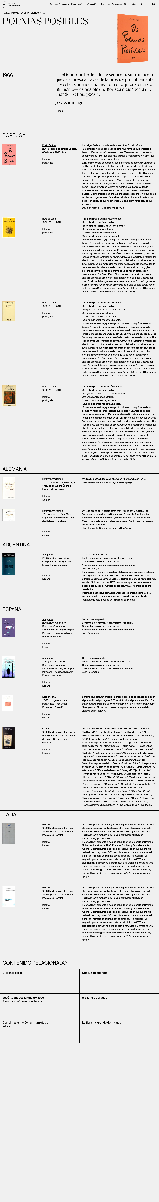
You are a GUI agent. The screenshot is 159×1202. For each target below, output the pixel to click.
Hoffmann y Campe (52, 479)
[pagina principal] (3, 4)
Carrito (135, 4)
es (153, 4)
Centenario (117, 4)
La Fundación (91, 4)
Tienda (127, 4)
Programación (77, 4)
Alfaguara (47, 554)
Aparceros (105, 4)
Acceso (144, 4)
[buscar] (51, 4)
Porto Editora (49, 145)
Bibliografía (38, 13)
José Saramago (61, 4)
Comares (47, 728)
